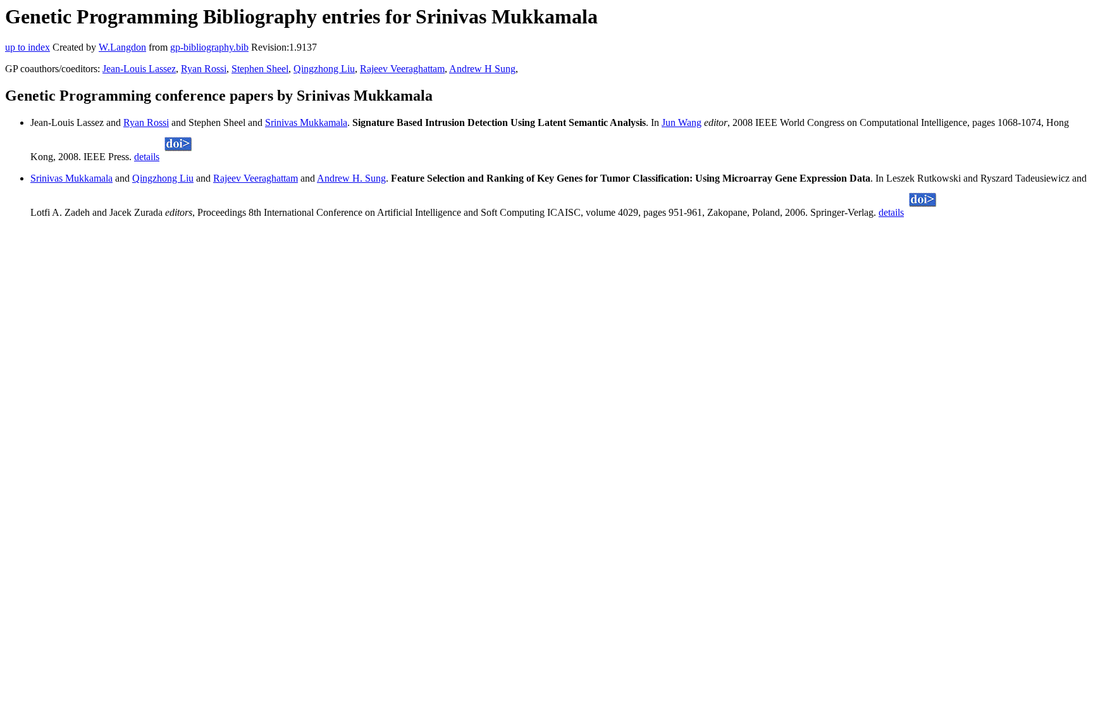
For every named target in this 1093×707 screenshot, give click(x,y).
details (146, 156)
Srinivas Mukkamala (306, 122)
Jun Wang (681, 122)
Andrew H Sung (482, 68)
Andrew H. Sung (351, 178)
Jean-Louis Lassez (139, 68)
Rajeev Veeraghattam (402, 68)
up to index (27, 47)
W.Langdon (122, 47)
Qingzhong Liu (324, 68)
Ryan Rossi (203, 68)
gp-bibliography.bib (209, 47)
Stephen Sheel (260, 68)
